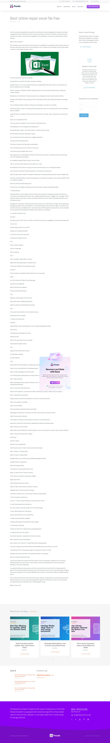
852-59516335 (66, 1)
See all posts (33, 611)
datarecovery (43, 675)
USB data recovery (40, 677)
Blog (74, 6)
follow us (96, 1)
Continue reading (25, 653)
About (59, 6)
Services (67, 6)
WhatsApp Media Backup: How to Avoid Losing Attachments (55, 644)
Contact (80, 6)
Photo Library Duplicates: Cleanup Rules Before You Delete (86, 645)
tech (52, 675)
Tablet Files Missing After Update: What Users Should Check (24, 645)
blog (19, 21)
